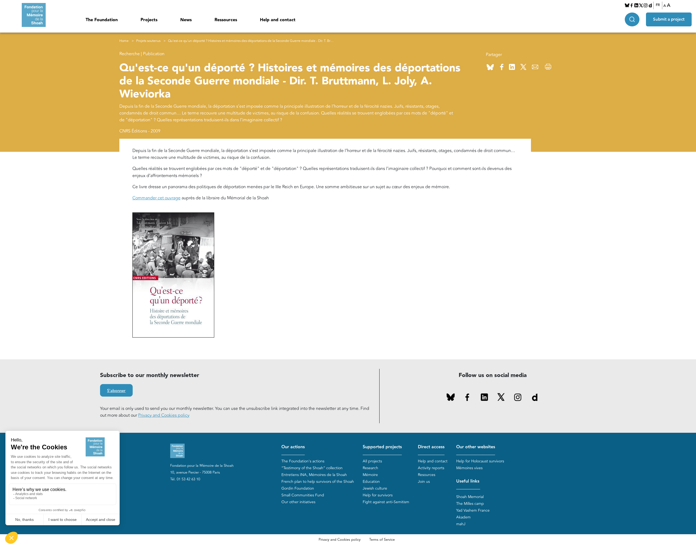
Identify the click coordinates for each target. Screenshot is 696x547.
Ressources (226, 20)
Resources (426, 475)
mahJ (460, 524)
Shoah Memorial (470, 497)
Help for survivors (378, 495)
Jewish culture (375, 488)
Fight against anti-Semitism (386, 502)
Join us (424, 481)
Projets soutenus (148, 41)
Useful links (467, 481)
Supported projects (382, 447)
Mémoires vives (469, 468)
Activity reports (431, 468)
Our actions (293, 447)
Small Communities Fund (302, 495)
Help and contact (278, 20)
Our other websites (475, 447)
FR (658, 5)
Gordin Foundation (297, 488)
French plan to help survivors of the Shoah (317, 481)
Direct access (431, 447)
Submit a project (669, 19)
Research (370, 468)
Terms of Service (382, 539)
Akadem (463, 517)
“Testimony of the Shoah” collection (312, 468)
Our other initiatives (298, 502)
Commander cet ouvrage (156, 198)
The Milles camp (470, 503)
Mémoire (370, 475)
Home (124, 41)
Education (371, 481)
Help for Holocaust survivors (480, 461)
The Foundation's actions (302, 461)
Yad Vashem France (473, 510)
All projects (372, 461)
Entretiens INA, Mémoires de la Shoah (314, 475)
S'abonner (116, 391)
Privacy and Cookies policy (163, 415)
